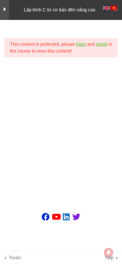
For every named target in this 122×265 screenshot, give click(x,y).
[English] (106, 7)
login (81, 44)
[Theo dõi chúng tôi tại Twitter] (76, 217)
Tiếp (109, 257)
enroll (101, 44)
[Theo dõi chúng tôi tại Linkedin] (66, 217)
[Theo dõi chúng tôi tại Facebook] (46, 217)
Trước (15, 257)
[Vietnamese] (114, 7)
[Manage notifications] (108, 252)
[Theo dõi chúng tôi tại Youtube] (56, 217)
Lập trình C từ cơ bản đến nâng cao (59, 9)
